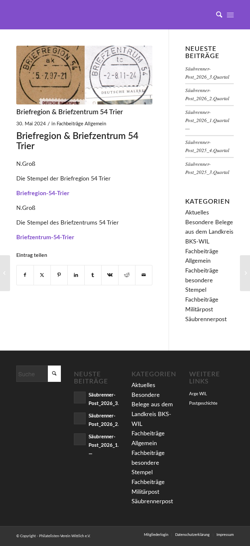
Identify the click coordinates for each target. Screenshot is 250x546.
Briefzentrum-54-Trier (45, 238)
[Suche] (216, 14)
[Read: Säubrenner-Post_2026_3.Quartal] (80, 397)
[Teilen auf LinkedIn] (76, 275)
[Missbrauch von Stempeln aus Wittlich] (5, 273)
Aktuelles (197, 213)
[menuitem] (216, 14)
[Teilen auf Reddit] (126, 275)
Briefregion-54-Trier (42, 193)
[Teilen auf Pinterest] (59, 275)
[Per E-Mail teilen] (143, 275)
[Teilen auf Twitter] (42, 275)
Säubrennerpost (206, 319)
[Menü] (230, 14)
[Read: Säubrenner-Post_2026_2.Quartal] (80, 418)
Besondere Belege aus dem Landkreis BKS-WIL (209, 232)
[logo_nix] (21, 14)
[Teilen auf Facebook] (25, 275)
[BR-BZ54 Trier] (84, 75)
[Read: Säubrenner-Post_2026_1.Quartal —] (80, 439)
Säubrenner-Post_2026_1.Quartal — (207, 120)
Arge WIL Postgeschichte (203, 399)
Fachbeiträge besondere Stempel (201, 280)
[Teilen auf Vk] (110, 275)
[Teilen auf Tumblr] (93, 275)
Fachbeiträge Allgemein (81, 123)
